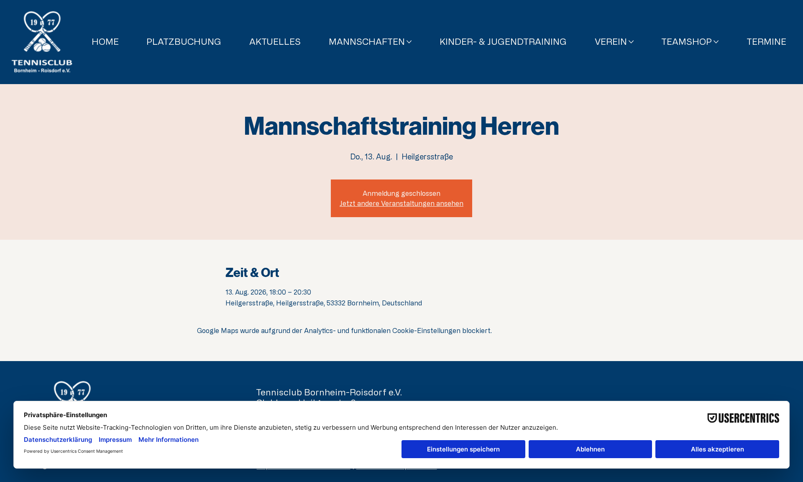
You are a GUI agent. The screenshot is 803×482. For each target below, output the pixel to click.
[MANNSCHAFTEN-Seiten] (409, 41)
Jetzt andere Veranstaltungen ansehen (401, 203)
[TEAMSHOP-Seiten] (716, 41)
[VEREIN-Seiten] (631, 41)
